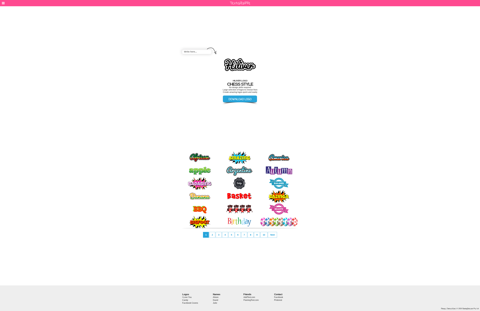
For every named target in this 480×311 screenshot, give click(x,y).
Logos (185, 294)
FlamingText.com (251, 300)
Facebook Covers (190, 303)
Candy (185, 300)
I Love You (187, 297)
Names (216, 294)
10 (264, 235)
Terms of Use (451, 309)
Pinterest (278, 300)
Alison (215, 297)
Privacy (443, 309)
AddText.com (249, 297)
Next (272, 235)
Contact (278, 294)
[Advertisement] (240, 28)
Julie (215, 303)
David (215, 300)
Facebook (278, 297)
